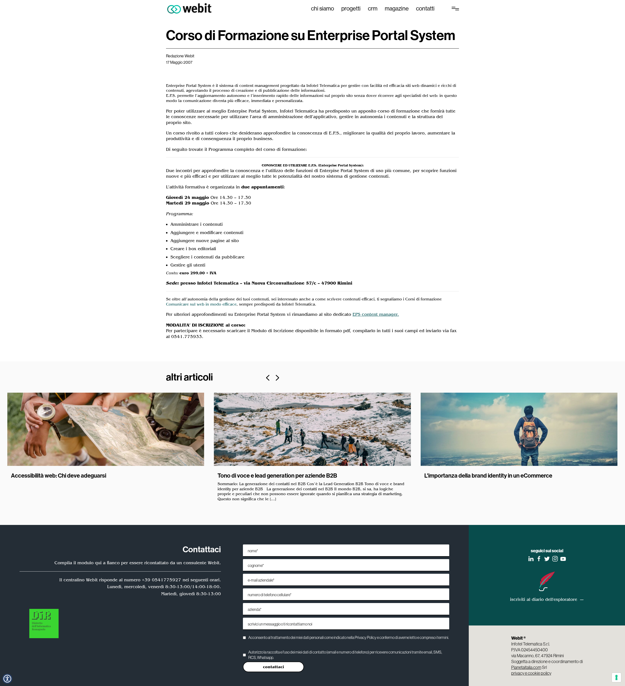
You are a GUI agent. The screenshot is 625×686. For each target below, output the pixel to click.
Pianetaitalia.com (526, 667)
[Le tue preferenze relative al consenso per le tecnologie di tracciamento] (616, 677)
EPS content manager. (376, 314)
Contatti (425, 8)
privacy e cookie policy (531, 673)
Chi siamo (322, 8)
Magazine (397, 8)
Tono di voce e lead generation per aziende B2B (277, 475)
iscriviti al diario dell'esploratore (543, 599)
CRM (372, 8)
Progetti (351, 8)
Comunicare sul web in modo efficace (201, 304)
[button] (7, 679)
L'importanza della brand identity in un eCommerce (488, 475)
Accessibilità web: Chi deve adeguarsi (58, 475)
